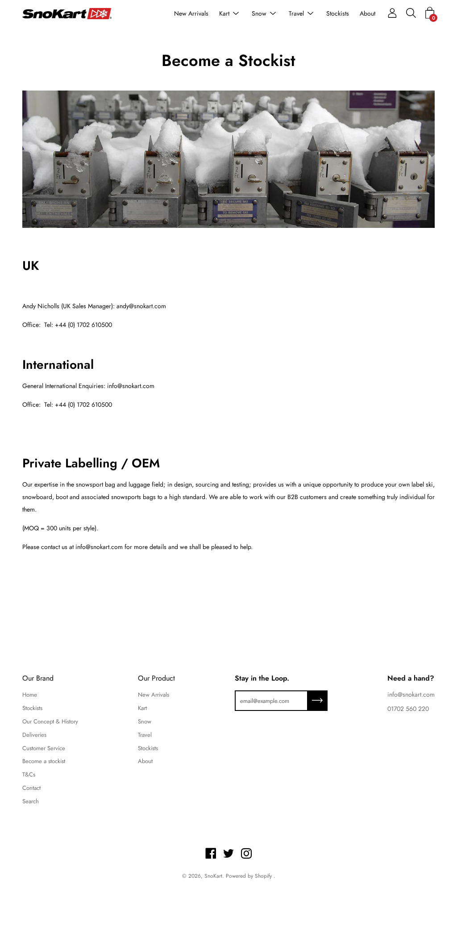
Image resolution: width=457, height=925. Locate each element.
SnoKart (213, 876)
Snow (259, 13)
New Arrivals (191, 13)
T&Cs (28, 774)
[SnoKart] (67, 13)
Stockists (337, 13)
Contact (31, 788)
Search (30, 801)
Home (29, 694)
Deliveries (34, 735)
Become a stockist (43, 761)
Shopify (263, 876)
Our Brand (38, 678)
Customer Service (43, 748)
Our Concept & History (50, 721)
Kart (224, 13)
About (367, 13)
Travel (296, 13)
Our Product (156, 678)
